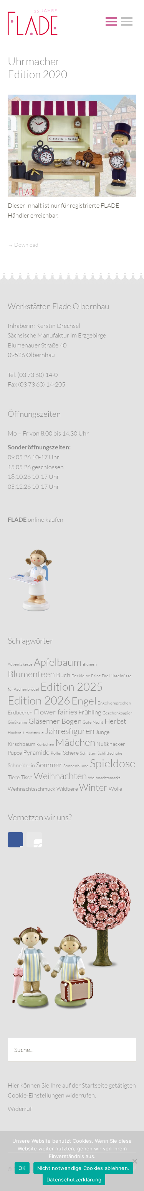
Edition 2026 (39, 700)
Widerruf (20, 1108)
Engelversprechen (114, 703)
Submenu (126, 21)
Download (26, 244)
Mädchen (75, 742)
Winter (93, 787)
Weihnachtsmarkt (104, 777)
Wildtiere (67, 788)
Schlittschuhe (110, 753)
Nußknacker (110, 743)
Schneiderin (21, 765)
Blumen (90, 664)
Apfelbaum (57, 661)
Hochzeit (16, 732)
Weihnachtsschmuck (31, 788)
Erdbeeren (20, 712)
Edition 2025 (71, 686)
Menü (111, 21)
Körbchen (45, 744)
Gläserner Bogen (54, 721)
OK (22, 1168)
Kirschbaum (21, 743)
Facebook (15, 839)
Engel (83, 700)
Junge (102, 732)
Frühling (89, 712)
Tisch (27, 777)
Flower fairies (55, 711)
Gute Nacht (93, 722)
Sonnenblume (76, 765)
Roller (56, 753)
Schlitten (88, 753)
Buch (63, 675)
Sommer (49, 764)
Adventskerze (20, 664)
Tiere (14, 777)
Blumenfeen (31, 674)
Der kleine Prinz (86, 675)
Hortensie (34, 732)
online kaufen (35, 519)
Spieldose (113, 763)
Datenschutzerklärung (73, 1179)
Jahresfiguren (69, 731)
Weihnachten (60, 775)
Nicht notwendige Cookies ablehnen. (83, 1168)
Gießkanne (17, 722)
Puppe (15, 752)
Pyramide (36, 752)
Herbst (115, 721)
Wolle (115, 788)
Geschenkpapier (117, 713)
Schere (71, 752)
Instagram (34, 839)
